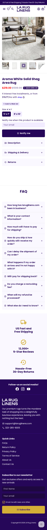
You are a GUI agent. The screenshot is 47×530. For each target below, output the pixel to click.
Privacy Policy (9, 451)
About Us (6, 459)
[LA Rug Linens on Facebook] (17, 388)
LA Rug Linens (30, 523)
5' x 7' (6, 114)
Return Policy (9, 447)
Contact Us (8, 464)
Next (42, 38)
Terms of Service (10, 455)
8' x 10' (17, 114)
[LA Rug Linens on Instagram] (23, 388)
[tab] (23, 143)
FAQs (4, 443)
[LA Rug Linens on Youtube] (28, 388)
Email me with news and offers (18, 502)
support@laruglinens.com (17, 423)
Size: (7, 109)
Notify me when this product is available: (22, 120)
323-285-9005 (11, 427)
